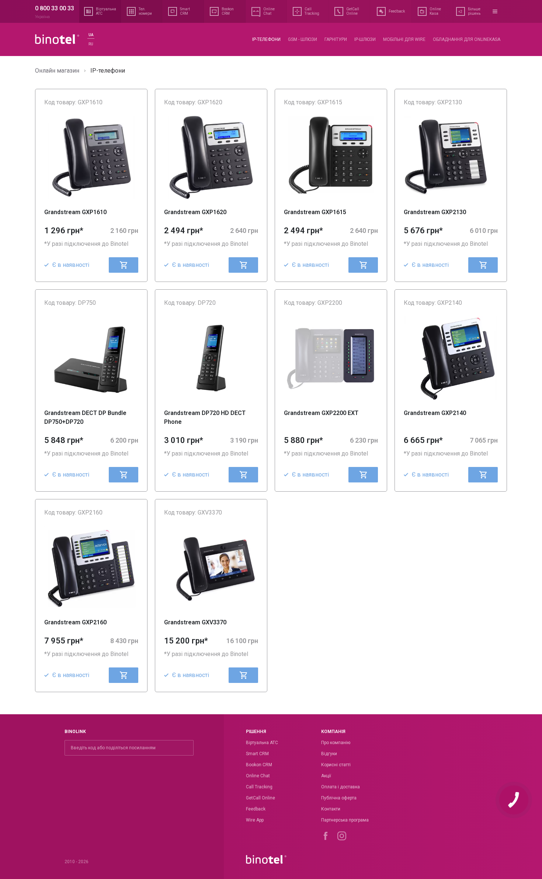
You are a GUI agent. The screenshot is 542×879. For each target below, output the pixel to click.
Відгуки (329, 753)
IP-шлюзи (365, 39)
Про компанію (335, 742)
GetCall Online (260, 797)
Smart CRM (257, 753)
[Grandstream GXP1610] (91, 157)
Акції (326, 775)
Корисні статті (336, 764)
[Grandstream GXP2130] (451, 157)
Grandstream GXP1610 (75, 212)
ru (90, 44)
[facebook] (325, 835)
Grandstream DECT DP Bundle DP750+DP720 (85, 417)
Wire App (255, 820)
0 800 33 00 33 (54, 8)
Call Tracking (259, 786)
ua (90, 35)
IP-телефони (266, 39)
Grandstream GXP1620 (195, 212)
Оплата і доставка (340, 786)
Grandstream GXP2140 (435, 412)
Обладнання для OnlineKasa (466, 39)
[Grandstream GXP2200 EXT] (331, 358)
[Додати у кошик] (123, 265)
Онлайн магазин (57, 70)
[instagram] (341, 835)
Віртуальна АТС (262, 742)
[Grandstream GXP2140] (451, 358)
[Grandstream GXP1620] (211, 157)
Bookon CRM (259, 764)
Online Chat (258, 775)
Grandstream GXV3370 (195, 622)
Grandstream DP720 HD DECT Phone (205, 417)
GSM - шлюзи (302, 39)
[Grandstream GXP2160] (91, 567)
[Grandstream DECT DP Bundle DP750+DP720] (91, 358)
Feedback (255, 809)
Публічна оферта (339, 797)
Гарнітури (335, 39)
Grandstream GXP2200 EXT (321, 412)
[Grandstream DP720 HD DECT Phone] (211, 358)
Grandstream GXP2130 (435, 212)
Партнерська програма (345, 820)
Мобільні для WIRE (404, 39)
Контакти (330, 809)
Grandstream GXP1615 (315, 212)
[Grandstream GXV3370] (211, 567)
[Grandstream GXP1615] (331, 157)
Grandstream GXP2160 (75, 622)
